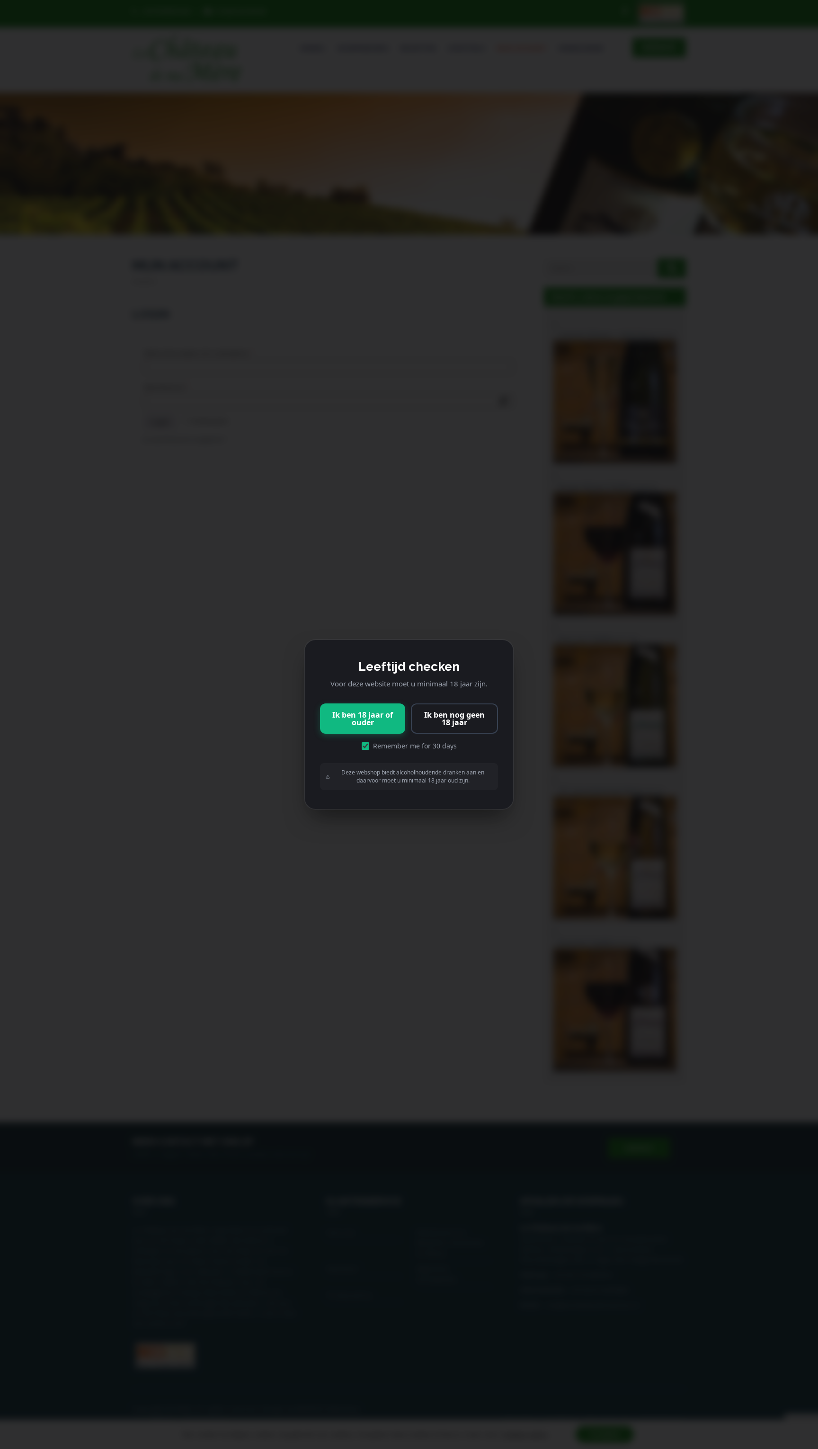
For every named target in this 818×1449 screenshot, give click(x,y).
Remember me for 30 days (415, 745)
